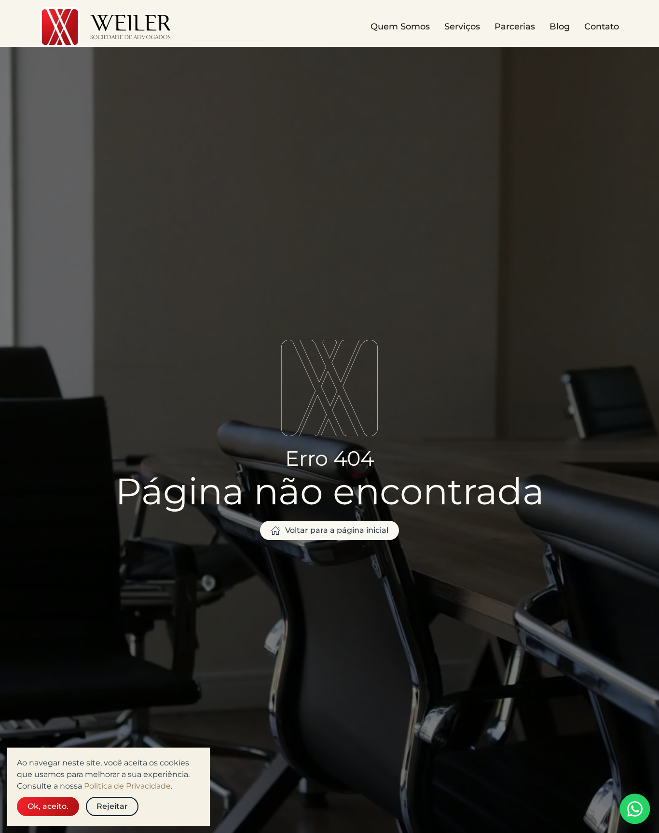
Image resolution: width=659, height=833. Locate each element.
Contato (601, 26)
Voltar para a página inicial (336, 530)
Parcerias (514, 26)
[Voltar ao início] (106, 27)
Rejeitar (112, 806)
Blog (559, 26)
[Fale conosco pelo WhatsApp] (634, 808)
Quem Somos (400, 26)
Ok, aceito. (48, 806)
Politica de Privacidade (127, 786)
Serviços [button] (462, 26)
